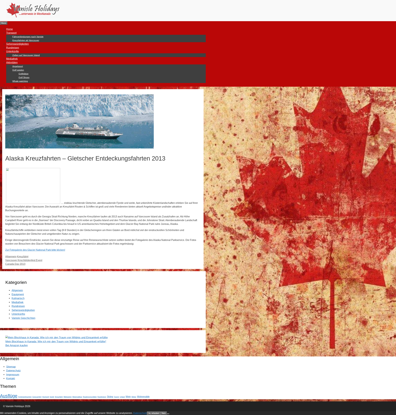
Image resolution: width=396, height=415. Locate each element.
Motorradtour (77, 397)
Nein (164, 413)
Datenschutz (13, 370)
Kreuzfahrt (22, 256)
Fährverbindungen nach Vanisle (27, 36)
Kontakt (10, 378)
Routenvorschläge (90, 397)
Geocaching (36, 397)
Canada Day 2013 (15, 264)
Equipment (18, 294)
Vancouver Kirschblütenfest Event (23, 260)
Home (9, 29)
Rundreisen (12, 47)
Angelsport (17, 66)
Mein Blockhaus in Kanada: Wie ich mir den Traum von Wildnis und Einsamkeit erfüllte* (55, 341)
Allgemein (10, 256)
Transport (11, 33)
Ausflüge (8, 395)
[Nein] (168, 413)
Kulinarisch (18, 298)
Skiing (110, 396)
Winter (133, 397)
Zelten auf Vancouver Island (26, 55)
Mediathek (12, 58)
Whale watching (20, 81)
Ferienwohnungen (25, 397)
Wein (128, 396)
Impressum (12, 374)
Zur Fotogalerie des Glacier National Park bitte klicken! (35, 250)
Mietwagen (68, 397)
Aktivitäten (12, 62)
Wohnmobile (143, 396)
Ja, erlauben (153, 413)
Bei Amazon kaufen (16, 345)
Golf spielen (18, 70)
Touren (116, 397)
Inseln (52, 397)
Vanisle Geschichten (23, 318)
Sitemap (11, 366)
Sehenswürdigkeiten (17, 44)
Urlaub (122, 397)
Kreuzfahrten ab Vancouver (25, 40)
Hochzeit (45, 397)
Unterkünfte (12, 51)
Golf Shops (24, 77)
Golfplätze (23, 73)
